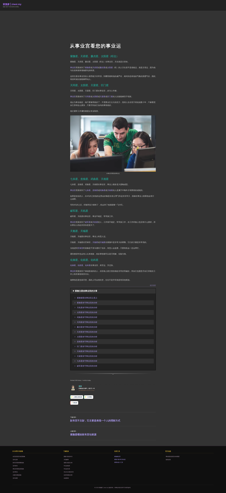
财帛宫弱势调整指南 (18, 462)
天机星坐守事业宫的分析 (87, 307)
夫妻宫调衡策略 (17, 475)
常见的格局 (67, 465)
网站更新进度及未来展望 (172, 456)
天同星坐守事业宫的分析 (87, 322)
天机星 (95, 222)
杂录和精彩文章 (68, 475)
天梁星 (102, 96)
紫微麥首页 (117, 456)
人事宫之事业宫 (77, 397)
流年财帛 (15, 465)
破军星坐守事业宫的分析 (87, 366)
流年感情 (15, 478)
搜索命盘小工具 (118, 462)
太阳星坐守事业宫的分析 (87, 312)
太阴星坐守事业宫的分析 (87, 337)
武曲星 (102, 190)
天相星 (110, 190)
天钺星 (102, 242)
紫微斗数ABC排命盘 (120, 459)
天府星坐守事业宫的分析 (87, 332)
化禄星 (73, 265)
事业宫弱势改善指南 (18, 469)
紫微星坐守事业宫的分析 (87, 302)
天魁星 (95, 242)
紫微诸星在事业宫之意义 (87, 298)
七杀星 (88, 190)
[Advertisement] (113, 24)
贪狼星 (95, 190)
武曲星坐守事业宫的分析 (87, 317)
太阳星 (110, 67)
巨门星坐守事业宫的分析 (87, 346)
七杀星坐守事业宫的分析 (87, 361)
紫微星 (88, 67)
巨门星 (110, 96)
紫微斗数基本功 (68, 456)
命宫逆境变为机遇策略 (19, 456)
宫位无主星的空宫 (69, 472)
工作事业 (89, 397)
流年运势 (15, 459)
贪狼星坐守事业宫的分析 (87, 341)
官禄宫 (80, 248)
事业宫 (73, 67)
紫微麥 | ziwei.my (12, 4)
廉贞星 (102, 67)
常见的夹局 (67, 469)
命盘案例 (66, 478)
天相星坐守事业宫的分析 (87, 351)
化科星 (88, 265)
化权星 (80, 265)
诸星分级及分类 (68, 462)
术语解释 (66, 459)
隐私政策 (168, 459)
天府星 (95, 67)
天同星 (88, 96)
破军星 (88, 222)
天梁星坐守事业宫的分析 (87, 356)
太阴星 (95, 96)
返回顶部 (153, 285)
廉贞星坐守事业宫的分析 (87, 327)
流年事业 (15, 472)
